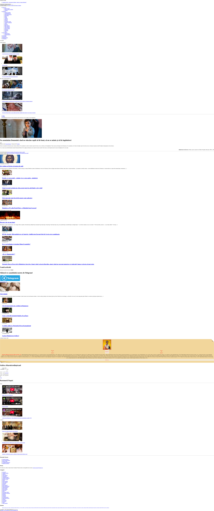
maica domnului (53, 507)
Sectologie (6, 30)
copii (20, 507)
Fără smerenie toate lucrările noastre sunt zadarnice (17, 198)
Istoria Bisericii (5, 485)
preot (81, 507)
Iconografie (4, 483)
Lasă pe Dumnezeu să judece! (10, 335)
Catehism (6, 18)
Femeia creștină (5, 481)
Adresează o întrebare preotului (5, 4)
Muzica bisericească (5, 486)
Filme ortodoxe (7, 26)
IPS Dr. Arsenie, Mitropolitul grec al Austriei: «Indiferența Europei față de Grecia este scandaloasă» (31, 234)
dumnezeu (32, 507)
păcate (82, 507)
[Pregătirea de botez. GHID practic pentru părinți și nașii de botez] (12, 440)
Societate (6, 20)
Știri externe (4, 36)
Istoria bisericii (4, 32)
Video (5, 31)
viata (105, 507)
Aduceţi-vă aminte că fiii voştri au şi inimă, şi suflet (16, 152)
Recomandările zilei (3, 281)
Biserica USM (4, 461)
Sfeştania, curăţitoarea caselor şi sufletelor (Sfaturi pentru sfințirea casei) (14, 454)
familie (37, 507)
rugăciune (85, 507)
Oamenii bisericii (7, 34)
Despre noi (4, 7)
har (43, 507)
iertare (47, 507)
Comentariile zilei (7, 13)
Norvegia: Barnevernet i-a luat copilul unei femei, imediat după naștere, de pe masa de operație (18, 112)
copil (21, 507)
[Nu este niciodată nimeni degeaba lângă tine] (12, 74)
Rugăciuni (6, 29)
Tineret (5, 23)
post (77, 507)
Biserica (3, 507)
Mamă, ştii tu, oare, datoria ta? (7, 395)
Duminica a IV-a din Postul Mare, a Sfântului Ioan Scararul (19, 208)
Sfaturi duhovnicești (7, 14)
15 (6, 372)
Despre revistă (6, 8)
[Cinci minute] (10, 290)
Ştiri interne (4, 35)
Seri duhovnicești (5, 497)
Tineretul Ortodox (5, 459)
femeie (42, 507)
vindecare (108, 507)
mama (56, 507)
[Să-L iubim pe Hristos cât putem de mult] (10, 162)
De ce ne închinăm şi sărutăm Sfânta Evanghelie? (16, 244)
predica (79, 507)
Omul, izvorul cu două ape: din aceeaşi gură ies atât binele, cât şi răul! (22, 188)
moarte (66, 507)
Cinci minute (3, 294)
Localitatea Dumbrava (6, 462)
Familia (5, 17)
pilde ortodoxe (75, 507)
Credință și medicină (8, 22)
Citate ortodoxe (7, 27)
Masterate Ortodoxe (5, 463)
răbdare (87, 507)
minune (64, 507)
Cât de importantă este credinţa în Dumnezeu (15, 306)
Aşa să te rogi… (5, 65)
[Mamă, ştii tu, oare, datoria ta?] (12, 393)
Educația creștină (5, 479)
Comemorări (4, 476)
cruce (25, 507)
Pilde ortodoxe (7, 25)
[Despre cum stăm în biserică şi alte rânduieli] (12, 429)
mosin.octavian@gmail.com (38, 467)
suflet (102, 507)
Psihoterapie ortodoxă (6, 493)
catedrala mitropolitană (14, 507)
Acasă (3, 115)
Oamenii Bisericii (5, 487)
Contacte (6, 10)
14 (5, 372)
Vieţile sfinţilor (7, 33)
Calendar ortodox (7, 12)
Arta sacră (4, 472)
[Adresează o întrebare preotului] (11, 4)
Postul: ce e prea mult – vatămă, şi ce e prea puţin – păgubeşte (20, 178)
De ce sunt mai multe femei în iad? (8, 89)
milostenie (61, 507)
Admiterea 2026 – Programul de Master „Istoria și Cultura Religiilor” (14, 2)
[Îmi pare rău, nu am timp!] (10, 218)
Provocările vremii (7, 21)
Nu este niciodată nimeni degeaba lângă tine (10, 76)
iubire (50, 507)
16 (7, 372)
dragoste (27, 507)
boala (5, 507)
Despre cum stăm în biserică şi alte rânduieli (10, 431)
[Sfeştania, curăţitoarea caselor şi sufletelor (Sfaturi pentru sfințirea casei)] (12, 452)
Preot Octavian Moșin (6, 460)
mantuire (59, 507)
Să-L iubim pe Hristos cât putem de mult (11, 166)
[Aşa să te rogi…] (12, 63)
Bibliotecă (4, 11)
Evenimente (4, 38)
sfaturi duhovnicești (91, 507)
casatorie (9, 507)
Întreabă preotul (5, 37)
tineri (104, 507)
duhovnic (30, 507)
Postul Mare (6, 15)
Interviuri (6, 19)
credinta (23, 507)
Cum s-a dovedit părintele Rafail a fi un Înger (15, 315)
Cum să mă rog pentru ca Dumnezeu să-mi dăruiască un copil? (17, 153)
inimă (48, 507)
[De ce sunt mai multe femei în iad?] (12, 88)
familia (35, 507)
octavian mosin (69, 507)
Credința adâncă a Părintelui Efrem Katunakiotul (16, 325)
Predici (5, 16)
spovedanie (97, 507)
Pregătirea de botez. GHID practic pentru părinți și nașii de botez (13, 442)
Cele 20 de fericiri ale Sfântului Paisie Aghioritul (10, 53)
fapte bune (39, 507)
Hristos (45, 507)
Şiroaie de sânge (5, 406)
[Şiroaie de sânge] (12, 404)
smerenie (95, 507)
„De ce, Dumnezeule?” (8, 254)
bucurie (7, 507)
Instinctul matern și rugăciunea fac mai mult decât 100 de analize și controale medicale (17, 101)
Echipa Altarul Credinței (8, 9)
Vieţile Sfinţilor (5, 503)
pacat (72, 507)
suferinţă (100, 507)
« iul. (1, 377)
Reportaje (6, 24)
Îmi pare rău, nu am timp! (7, 222)
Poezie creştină (7, 28)
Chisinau (18, 507)
